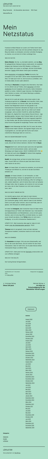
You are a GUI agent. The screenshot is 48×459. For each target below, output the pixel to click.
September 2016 (30, 427)
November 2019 (30, 414)
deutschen (12, 74)
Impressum (31, 309)
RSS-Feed (34, 10)
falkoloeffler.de (7, 13)
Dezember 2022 (30, 398)
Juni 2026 (28, 323)
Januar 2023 (29, 395)
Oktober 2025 (29, 338)
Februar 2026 (29, 332)
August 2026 (29, 319)
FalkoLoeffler (10, 275)
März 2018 (28, 421)
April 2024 (28, 368)
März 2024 (28, 370)
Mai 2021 (28, 408)
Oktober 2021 (29, 406)
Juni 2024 (28, 364)
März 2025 (28, 349)
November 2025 (30, 336)
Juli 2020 (28, 410)
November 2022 (30, 400)
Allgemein (40, 271)
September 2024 (30, 359)
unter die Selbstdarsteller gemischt (19, 225)
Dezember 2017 (30, 423)
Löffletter (7, 4)
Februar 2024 (29, 372)
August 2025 (29, 340)
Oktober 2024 (29, 357)
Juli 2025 (28, 342)
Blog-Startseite (7, 10)
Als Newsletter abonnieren (21, 10)
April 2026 (28, 327)
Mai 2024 (28, 366)
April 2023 (28, 391)
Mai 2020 (28, 412)
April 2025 (28, 347)
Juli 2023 (28, 385)
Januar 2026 (29, 334)
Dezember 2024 (30, 353)
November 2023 (30, 378)
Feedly (13, 70)
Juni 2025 (28, 344)
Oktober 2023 (29, 381)
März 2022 (28, 402)
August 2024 (29, 361)
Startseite (29, 252)
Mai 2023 (28, 389)
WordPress (17, 453)
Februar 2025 (29, 351)
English (5, 439)
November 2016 (30, 425)
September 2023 (30, 383)
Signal (7, 126)
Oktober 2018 (29, 417)
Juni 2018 (28, 419)
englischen (21, 74)
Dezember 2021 (30, 404)
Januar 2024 (29, 374)
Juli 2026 (28, 321)
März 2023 (28, 393)
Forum (19, 118)
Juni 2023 (28, 387)
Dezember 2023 (30, 376)
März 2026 (28, 330)
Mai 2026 (28, 325)
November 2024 (30, 355)
